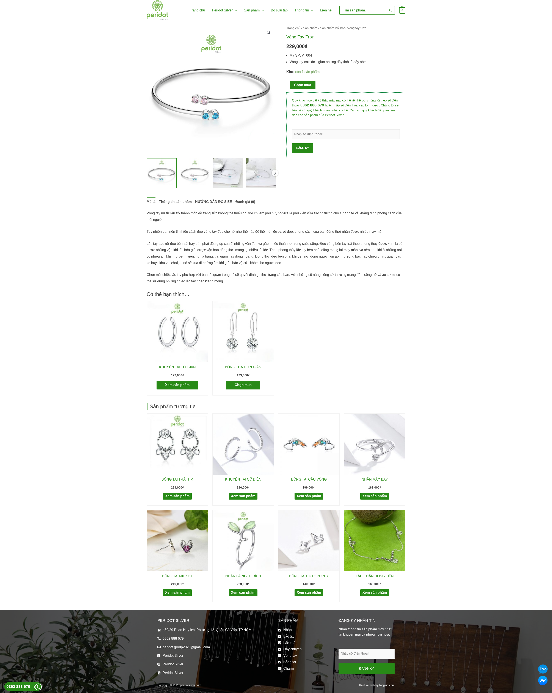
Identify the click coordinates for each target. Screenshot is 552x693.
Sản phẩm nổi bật (332, 28)
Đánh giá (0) (245, 202)
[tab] (151, 202)
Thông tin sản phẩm (175, 202)
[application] (235, 10)
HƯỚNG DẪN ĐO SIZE (213, 202)
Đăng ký (302, 148)
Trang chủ (293, 28)
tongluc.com (387, 685)
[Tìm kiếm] (391, 10)
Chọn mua (302, 85)
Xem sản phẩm (177, 385)
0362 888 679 (312, 105)
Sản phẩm (310, 28)
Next (275, 173)
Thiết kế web (367, 685)
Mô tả (151, 202)
